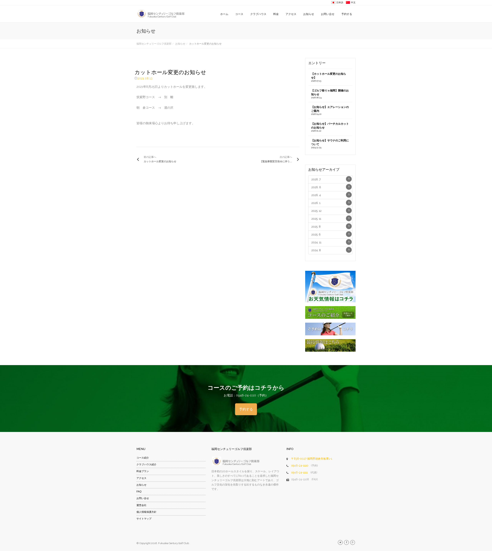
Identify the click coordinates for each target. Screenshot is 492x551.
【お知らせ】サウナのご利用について (330, 144)
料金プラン (142, 471)
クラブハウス (258, 14)
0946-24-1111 (299, 472)
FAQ (138, 491)
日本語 (339, 2)
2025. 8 (330, 226)
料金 (276, 14)
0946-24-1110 (299, 465)
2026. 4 (330, 195)
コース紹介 (142, 457)
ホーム (224, 14)
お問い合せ (327, 14)
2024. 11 (330, 242)
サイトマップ (143, 518)
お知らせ (308, 14)
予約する (346, 14)
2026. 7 (330, 179)
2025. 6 (330, 234)
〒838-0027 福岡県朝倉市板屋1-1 (311, 458)
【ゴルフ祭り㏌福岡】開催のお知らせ (330, 94)
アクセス (291, 14)
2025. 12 (330, 210)
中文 (353, 2)
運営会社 (141, 505)
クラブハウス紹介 (146, 464)
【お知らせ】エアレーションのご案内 (330, 110)
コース (239, 14)
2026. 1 (330, 203)
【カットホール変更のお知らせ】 (328, 77)
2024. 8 (330, 250)
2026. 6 (330, 187)
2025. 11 (330, 218)
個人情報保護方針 (146, 511)
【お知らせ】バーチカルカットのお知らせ (330, 127)
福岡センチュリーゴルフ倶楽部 (153, 43)
